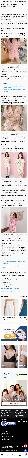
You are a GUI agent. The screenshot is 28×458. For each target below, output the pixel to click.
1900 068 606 (6, 416)
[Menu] (2, 455)
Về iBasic (3, 430)
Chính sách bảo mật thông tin (7, 436)
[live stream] (25, 446)
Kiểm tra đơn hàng (5, 431)
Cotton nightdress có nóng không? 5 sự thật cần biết (8, 318)
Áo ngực (3, 365)
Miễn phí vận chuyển (7, 374)
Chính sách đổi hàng (5, 439)
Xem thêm (22, 296)
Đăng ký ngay (14, 403)
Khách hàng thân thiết (5, 433)
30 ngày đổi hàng (22, 374)
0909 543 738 (20, 416)
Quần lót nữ (22, 365)
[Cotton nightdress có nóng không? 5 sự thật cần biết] (9, 307)
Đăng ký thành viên (6, 398)
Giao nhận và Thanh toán (6, 438)
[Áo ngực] (9, 356)
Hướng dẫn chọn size (5, 434)
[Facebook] (19, 421)
